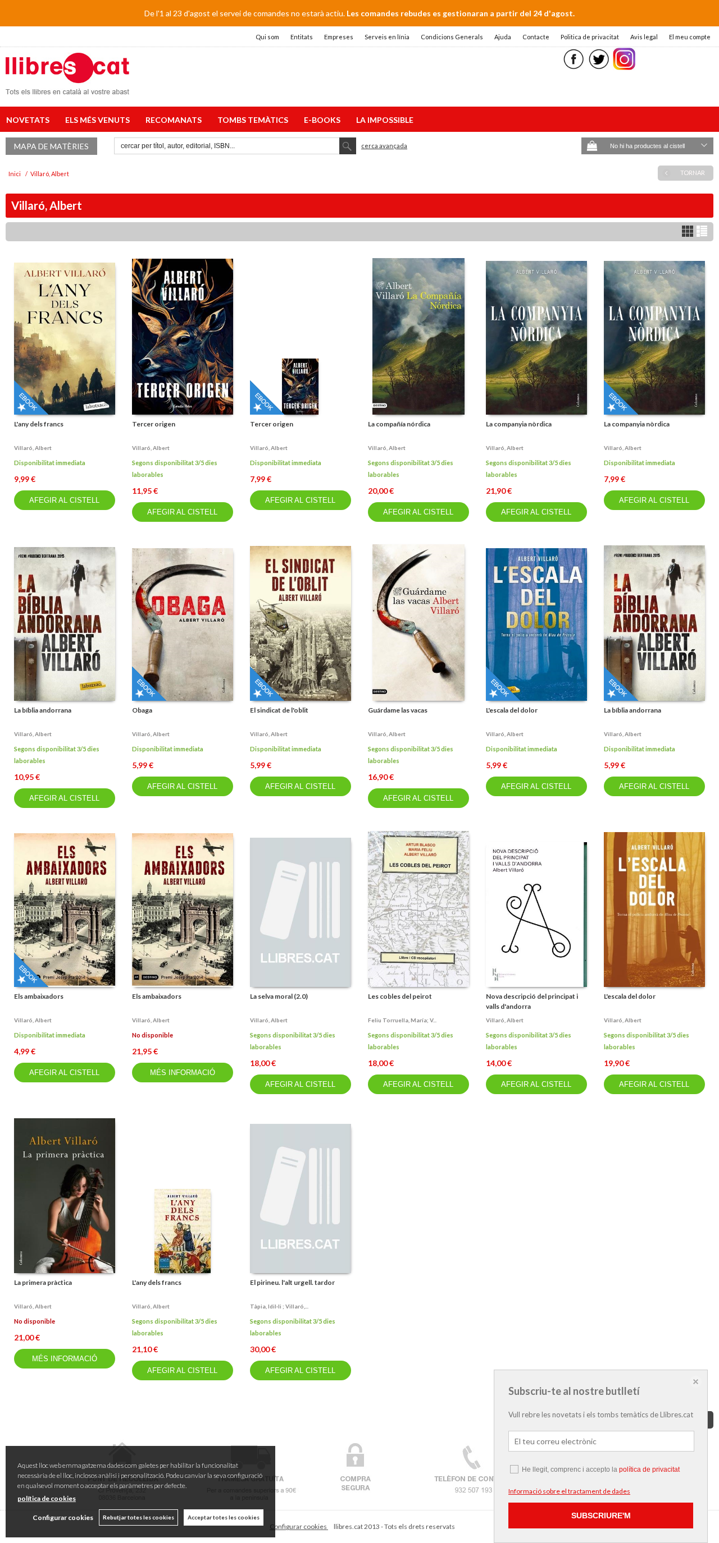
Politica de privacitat (590, 36)
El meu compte (690, 36)
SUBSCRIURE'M (601, 1515)
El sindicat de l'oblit (279, 710)
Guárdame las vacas (397, 710)
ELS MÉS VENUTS (99, 120)
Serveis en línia (387, 36)
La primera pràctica (43, 1282)
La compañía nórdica (399, 424)
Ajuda (502, 36)
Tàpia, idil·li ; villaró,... (279, 1306)
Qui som (267, 36)
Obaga (142, 710)
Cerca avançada (384, 145)
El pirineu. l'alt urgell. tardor (292, 1282)
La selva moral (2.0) (279, 996)
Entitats (301, 36)
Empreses (338, 36)
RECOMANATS (175, 120)
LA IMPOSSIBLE (384, 120)
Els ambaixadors (38, 996)
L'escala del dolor (512, 710)
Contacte (535, 36)
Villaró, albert (33, 447)
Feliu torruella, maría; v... (402, 1020)
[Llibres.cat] (67, 87)
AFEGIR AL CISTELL (64, 500)
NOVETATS (29, 120)
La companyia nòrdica (519, 424)
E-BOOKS (324, 120)
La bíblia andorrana (42, 710)
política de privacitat (649, 1469)
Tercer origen (153, 424)
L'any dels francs (38, 424)
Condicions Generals (452, 36)
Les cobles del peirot (400, 996)
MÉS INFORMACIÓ (182, 1072)
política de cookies (46, 1498)
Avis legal (644, 36)
